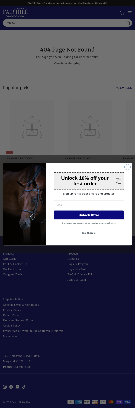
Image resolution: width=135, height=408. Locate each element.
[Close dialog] (127, 167)
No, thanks (88, 232)
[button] (89, 180)
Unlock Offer (89, 214)
